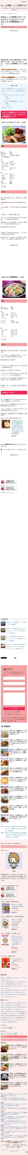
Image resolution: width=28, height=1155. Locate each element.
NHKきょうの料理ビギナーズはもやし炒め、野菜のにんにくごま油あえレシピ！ (18, 732)
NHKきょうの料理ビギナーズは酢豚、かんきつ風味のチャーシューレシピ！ (18, 798)
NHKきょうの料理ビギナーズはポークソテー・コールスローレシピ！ (18, 1065)
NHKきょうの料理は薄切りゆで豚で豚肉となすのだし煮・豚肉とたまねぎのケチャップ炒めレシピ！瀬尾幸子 (16, 835)
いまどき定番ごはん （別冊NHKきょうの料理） (17, 960)
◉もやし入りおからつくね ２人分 (14, 95)
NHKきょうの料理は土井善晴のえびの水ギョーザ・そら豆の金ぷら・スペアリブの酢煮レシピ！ (16, 646)
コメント (5, 691)
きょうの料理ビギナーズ (10, 449)
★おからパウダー (7, 107)
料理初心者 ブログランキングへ (7, 485)
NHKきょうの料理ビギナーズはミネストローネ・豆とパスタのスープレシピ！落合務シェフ (18, 779)
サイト (4, 686)
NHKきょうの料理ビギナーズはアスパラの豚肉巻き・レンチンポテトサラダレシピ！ (18, 1084)
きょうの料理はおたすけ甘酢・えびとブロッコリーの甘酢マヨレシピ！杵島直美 (16, 639)
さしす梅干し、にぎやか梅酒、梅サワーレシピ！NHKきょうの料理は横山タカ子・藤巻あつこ (14, 1099)
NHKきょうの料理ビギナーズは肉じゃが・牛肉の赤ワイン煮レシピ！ (18, 760)
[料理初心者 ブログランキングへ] (14, 482)
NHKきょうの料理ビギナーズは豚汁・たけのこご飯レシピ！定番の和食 (18, 807)
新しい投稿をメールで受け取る (12, 714)
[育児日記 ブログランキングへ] (14, 488)
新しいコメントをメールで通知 (12, 711)
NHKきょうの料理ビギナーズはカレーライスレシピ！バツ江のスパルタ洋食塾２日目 (18, 770)
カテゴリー (4, 1034)
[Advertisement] (14, 42)
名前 (4, 676)
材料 (7, 97)
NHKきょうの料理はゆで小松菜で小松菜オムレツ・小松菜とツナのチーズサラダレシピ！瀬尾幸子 (16, 828)
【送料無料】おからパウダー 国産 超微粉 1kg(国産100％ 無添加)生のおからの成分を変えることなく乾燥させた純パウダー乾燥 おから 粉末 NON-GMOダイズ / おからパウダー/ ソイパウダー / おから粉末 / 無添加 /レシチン (17, 426)
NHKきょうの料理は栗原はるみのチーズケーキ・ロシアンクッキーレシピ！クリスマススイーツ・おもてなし (14, 1122)
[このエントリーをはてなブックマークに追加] (15, 658)
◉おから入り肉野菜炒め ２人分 (13, 101)
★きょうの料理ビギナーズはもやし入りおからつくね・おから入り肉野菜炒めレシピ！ (13, 91)
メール (5, 681)
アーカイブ (4, 1028)
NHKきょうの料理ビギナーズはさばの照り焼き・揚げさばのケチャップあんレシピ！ (18, 817)
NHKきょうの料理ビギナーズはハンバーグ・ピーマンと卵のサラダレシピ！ (18, 1047)
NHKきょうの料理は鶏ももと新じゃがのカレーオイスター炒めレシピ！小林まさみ (16, 631)
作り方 (8, 99)
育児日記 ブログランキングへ (7, 492)
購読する (4, 1036)
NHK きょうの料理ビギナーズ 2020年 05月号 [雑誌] (17, 921)
